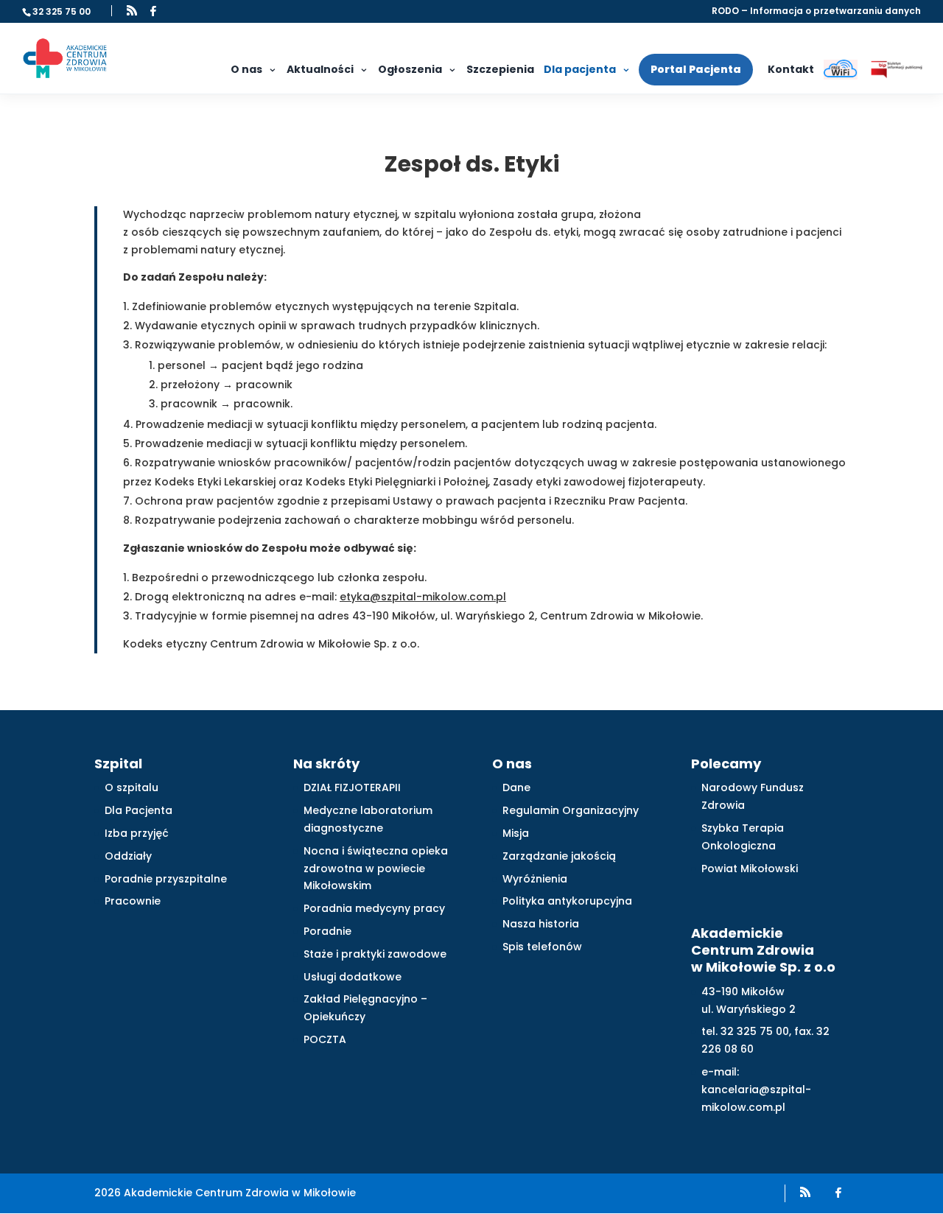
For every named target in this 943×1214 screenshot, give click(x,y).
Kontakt (791, 69)
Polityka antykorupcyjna (567, 901)
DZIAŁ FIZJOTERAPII (352, 787)
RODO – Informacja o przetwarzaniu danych (816, 12)
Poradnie (327, 931)
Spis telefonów (542, 946)
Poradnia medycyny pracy (374, 908)
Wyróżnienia (534, 878)
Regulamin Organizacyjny (570, 810)
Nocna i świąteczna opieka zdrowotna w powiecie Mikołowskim (376, 868)
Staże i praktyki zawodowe (375, 954)
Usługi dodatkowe (353, 976)
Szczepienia (500, 69)
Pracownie (133, 901)
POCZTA (325, 1039)
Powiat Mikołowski (749, 868)
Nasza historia (540, 923)
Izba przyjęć (137, 833)
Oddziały (128, 856)
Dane (516, 787)
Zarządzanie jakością (559, 856)
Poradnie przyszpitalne (166, 878)
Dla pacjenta (580, 69)
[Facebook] (153, 11)
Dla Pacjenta (138, 810)
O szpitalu (131, 787)
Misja (515, 833)
